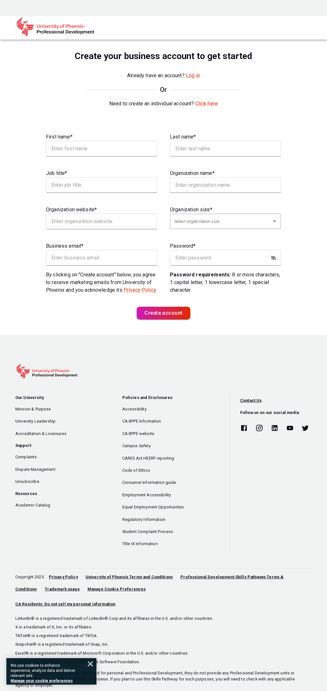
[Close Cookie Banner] (90, 663)
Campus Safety (136, 445)
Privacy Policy (140, 290)
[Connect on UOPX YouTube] (290, 428)
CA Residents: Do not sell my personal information (65, 604)
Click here (206, 104)
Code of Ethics (136, 470)
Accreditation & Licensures (40, 433)
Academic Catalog (32, 505)
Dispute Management (35, 469)
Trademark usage (62, 589)
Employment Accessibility (146, 494)
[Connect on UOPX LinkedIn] (274, 428)
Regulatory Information (143, 519)
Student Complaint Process (147, 531)
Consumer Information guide (149, 482)
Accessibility (134, 409)
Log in (193, 75)
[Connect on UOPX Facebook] (244, 428)
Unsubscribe (27, 481)
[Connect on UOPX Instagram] (259, 428)
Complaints (26, 456)
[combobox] (225, 221)
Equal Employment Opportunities (153, 507)
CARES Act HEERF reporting (148, 458)
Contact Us (251, 400)
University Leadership (35, 421)
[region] (51, 671)
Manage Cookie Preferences (116, 589)
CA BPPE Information (141, 421)
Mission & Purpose (33, 409)
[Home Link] (55, 35)
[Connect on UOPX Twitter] (305, 428)
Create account (163, 313)
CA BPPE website (138, 433)
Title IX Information (140, 543)
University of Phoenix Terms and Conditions (129, 577)
